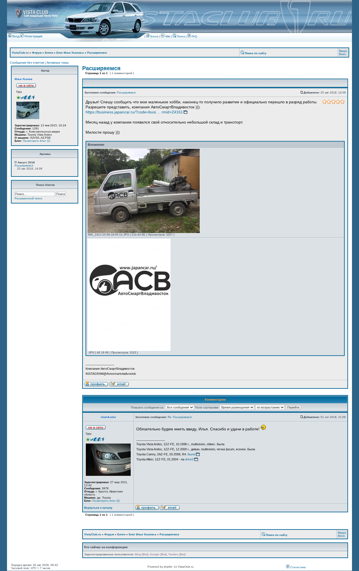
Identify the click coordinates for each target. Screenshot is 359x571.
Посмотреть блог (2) (106, 500)
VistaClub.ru (20, 52)
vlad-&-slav (108, 417)
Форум (37, 52)
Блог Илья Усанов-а (70, 52)
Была (191, 454)
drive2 (189, 459)
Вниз (342, 54)
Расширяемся (97, 52)
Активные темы (58, 62)
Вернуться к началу (98, 507)
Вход (15, 36)
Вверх (343, 50)
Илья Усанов (23, 79)
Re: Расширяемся (180, 417)
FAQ (194, 36)
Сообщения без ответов (27, 62)
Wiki (167, 36)
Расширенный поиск (28, 198)
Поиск (180, 36)
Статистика (297, 567)
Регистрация (33, 36)
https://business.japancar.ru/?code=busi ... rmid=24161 (134, 112)
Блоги (153, 36)
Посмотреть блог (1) (36, 140)
